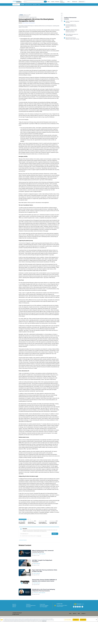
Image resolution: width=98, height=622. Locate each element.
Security (39, 4)
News (79, 613)
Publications (57, 1)
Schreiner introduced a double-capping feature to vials (21, 523)
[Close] (96, 619)
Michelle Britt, (35, 592)
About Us (14, 604)
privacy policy (39, 535)
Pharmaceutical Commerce (24, 16)
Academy (52, 1)
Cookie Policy (44, 620)
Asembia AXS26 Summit (28, 4)
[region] (49, 619)
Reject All (75, 619)
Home (70, 613)
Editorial (14, 606)
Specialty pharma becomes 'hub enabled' (32, 523)
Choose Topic (15, 4)
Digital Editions (35, 4)
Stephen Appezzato (42, 553)
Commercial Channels (23, 540)
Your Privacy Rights (43, 606)
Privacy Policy (42, 604)
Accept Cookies (83, 619)
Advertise (14, 605)
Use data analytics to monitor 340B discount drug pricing (43, 523)
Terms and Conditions (44, 605)
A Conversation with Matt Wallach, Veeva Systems (53, 523)
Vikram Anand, (35, 553)
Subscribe (54, 533)
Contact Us (28, 604)
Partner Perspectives (62, 2)
